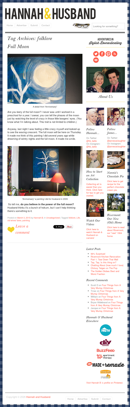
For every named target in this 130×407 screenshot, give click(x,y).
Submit (34, 25)
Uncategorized (53, 217)
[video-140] (95, 207)
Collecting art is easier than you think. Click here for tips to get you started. (95, 189)
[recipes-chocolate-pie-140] (116, 159)
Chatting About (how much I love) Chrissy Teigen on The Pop (107, 267)
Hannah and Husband (50, 13)
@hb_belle (91, 140)
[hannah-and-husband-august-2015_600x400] (105, 79)
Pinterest (108, 54)
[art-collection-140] (95, 158)
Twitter (96, 54)
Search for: (81, 26)
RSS (114, 54)
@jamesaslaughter (116, 140)
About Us (105, 97)
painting (26, 220)
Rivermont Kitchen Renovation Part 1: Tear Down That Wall (106, 258)
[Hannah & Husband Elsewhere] (105, 329)
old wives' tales (14, 220)
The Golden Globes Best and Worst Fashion (105, 272)
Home (10, 25)
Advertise (22, 25)
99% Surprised (98, 253)
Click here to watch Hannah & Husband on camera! (94, 233)
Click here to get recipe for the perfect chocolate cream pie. (115, 185)
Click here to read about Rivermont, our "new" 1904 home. (115, 231)
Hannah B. (39, 217)
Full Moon (18, 46)
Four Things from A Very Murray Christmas (106, 286)
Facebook (102, 54)
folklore (72, 217)
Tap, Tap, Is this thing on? (103, 262)
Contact (45, 25)
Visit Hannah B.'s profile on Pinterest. (104, 382)
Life (78, 217)
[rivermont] (116, 202)
